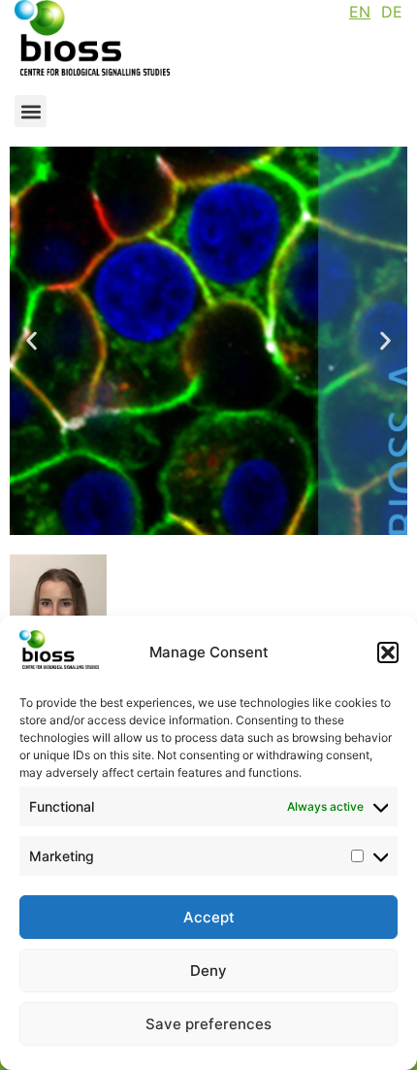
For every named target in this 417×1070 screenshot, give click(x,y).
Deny (208, 970)
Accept (209, 917)
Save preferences (208, 1024)
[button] (388, 652)
